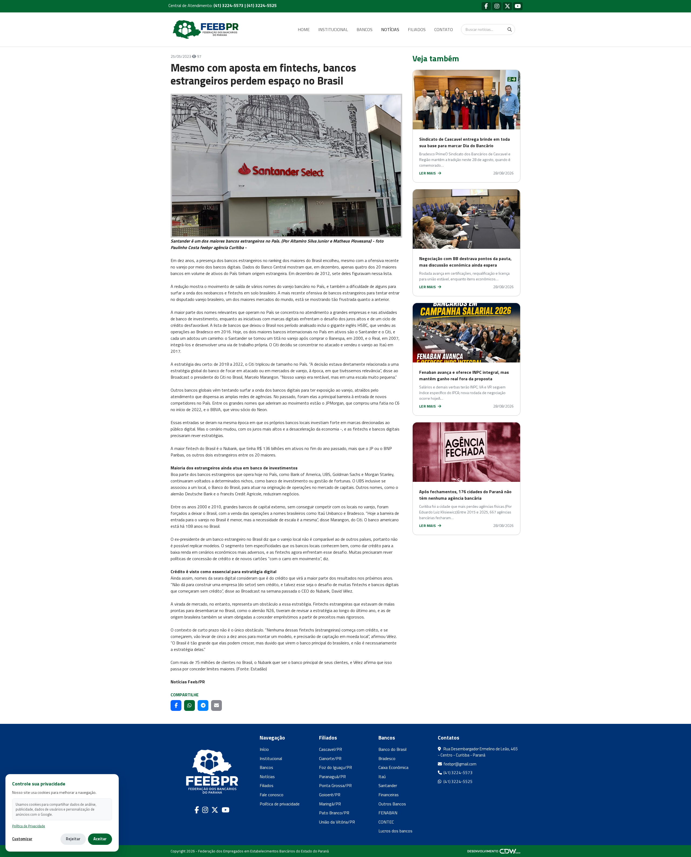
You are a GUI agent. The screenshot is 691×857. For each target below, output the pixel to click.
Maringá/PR (330, 804)
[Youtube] (518, 6)
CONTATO (443, 29)
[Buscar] (510, 29)
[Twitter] (507, 6)
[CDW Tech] (494, 851)
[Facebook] (486, 6)
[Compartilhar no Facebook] (176, 705)
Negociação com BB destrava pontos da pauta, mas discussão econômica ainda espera (465, 261)
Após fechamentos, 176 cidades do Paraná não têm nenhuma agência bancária (465, 494)
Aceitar (100, 839)
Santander (387, 785)
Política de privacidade (280, 804)
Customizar (22, 839)
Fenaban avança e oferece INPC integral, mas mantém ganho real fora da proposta (464, 375)
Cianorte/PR (330, 758)
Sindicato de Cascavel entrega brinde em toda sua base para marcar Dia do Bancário (464, 142)
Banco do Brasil (392, 749)
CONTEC (386, 822)
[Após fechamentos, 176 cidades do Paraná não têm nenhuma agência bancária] (466, 452)
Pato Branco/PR (334, 812)
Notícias (267, 776)
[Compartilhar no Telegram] (203, 705)
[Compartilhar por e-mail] (216, 705)
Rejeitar (73, 839)
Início (264, 749)
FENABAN (387, 812)
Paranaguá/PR (332, 776)
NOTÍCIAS (390, 29)
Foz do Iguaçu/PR (335, 767)
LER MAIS (428, 173)
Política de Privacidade (28, 826)
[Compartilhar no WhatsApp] (189, 705)
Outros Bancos (392, 804)
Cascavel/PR (330, 749)
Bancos (266, 767)
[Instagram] (497, 6)
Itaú (382, 776)
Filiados (266, 785)
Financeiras (388, 794)
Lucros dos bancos (395, 831)
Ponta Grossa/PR (335, 785)
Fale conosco (271, 794)
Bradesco (386, 758)
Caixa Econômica (393, 767)
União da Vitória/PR (337, 822)
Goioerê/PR (329, 794)
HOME (304, 29)
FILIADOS (417, 29)
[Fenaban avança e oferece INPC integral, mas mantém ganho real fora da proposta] (466, 332)
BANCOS (364, 29)
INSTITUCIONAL (333, 29)
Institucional (271, 758)
